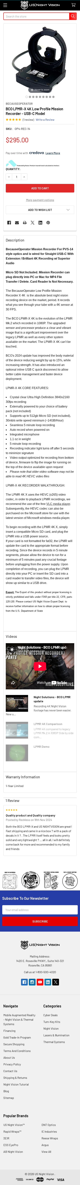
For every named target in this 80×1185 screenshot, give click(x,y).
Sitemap (8, 1097)
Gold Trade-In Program (17, 1037)
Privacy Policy (12, 1064)
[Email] (17, 222)
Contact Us (10, 1071)
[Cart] (74, 5)
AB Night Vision (13, 1151)
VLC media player (58, 503)
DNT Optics (48, 1124)
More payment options (40, 200)
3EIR (6, 1138)
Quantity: (13, 169)
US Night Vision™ (14, 1124)
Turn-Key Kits (51, 1021)
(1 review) (28, 119)
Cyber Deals (50, 1015)
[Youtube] (40, 982)
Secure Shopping (13, 1044)
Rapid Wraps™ (12, 1131)
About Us (9, 1057)
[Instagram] (32, 982)
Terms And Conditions (17, 1051)
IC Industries (49, 1131)
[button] (40, 210)
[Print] (24, 222)
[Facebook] (9, 222)
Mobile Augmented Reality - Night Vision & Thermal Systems (19, 1019)
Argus (45, 1145)
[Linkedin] (40, 222)
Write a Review (45, 119)
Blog (6, 1091)
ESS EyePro (10, 1145)
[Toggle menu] (5, 5)
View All (46, 1151)
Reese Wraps (49, 1138)
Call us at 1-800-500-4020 (40, 972)
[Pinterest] (48, 222)
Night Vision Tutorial (16, 1084)
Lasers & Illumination (56, 1035)
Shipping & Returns (15, 1077)
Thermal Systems (54, 1042)
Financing (9, 1030)
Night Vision (51, 1028)
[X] (32, 222)
